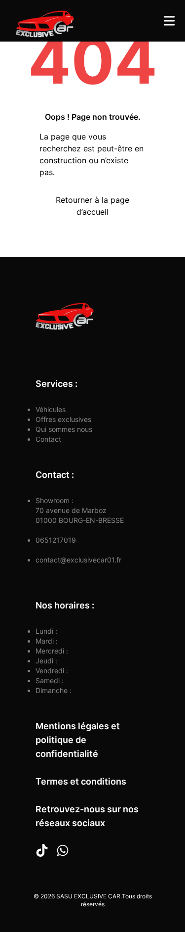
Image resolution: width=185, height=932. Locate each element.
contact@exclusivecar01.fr (78, 560)
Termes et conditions (81, 781)
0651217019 (56, 540)
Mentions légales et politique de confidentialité (78, 740)
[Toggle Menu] (169, 21)
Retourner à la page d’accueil (92, 206)
